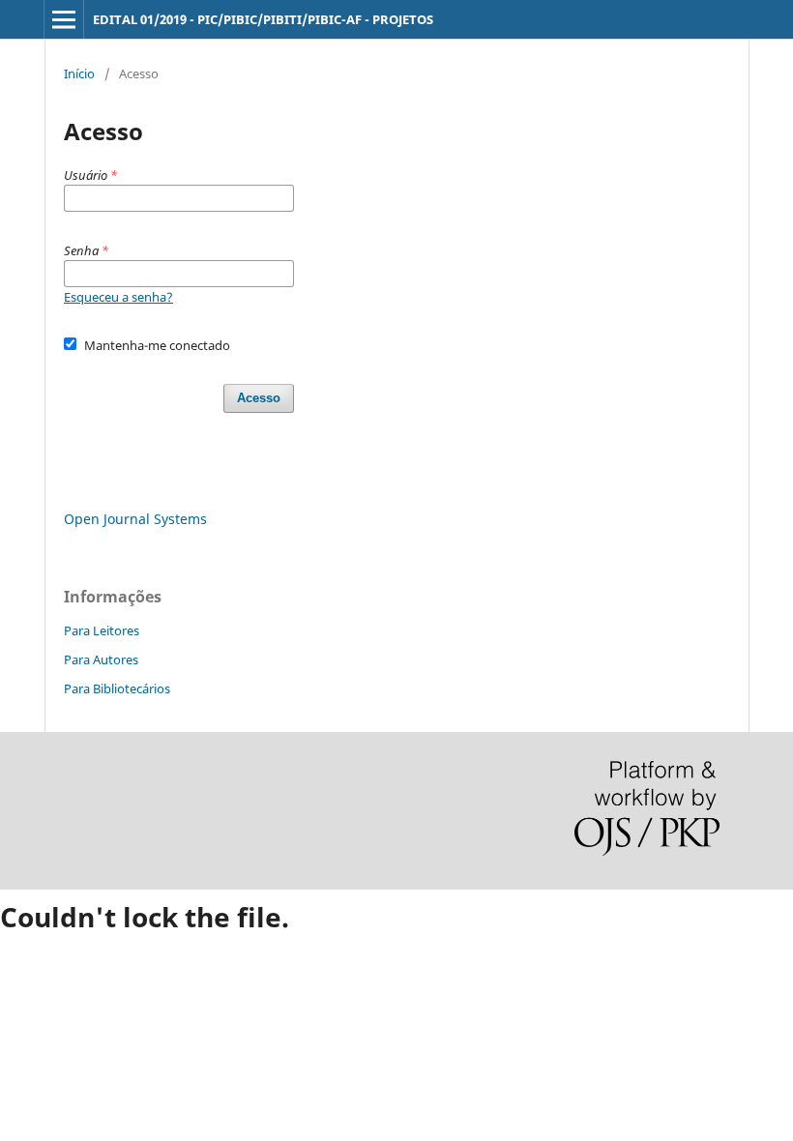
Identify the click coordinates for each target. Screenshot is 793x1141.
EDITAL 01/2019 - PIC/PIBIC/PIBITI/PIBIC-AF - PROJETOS (263, 19)
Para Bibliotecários (117, 688)
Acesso (258, 398)
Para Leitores (101, 630)
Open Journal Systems (135, 519)
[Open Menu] (63, 19)
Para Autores (101, 659)
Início (79, 73)
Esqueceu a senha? (118, 297)
